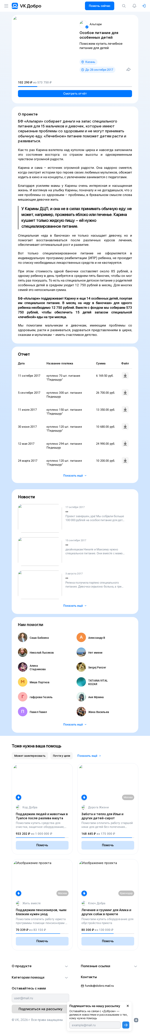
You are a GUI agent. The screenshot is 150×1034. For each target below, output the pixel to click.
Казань (90, 62)
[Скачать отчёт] (125, 375)
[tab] (30, 755)
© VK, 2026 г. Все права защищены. (37, 1020)
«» (66, 511)
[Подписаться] (125, 1025)
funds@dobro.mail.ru (99, 985)
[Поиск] (124, 5)
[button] (40, 966)
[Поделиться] (128, 69)
